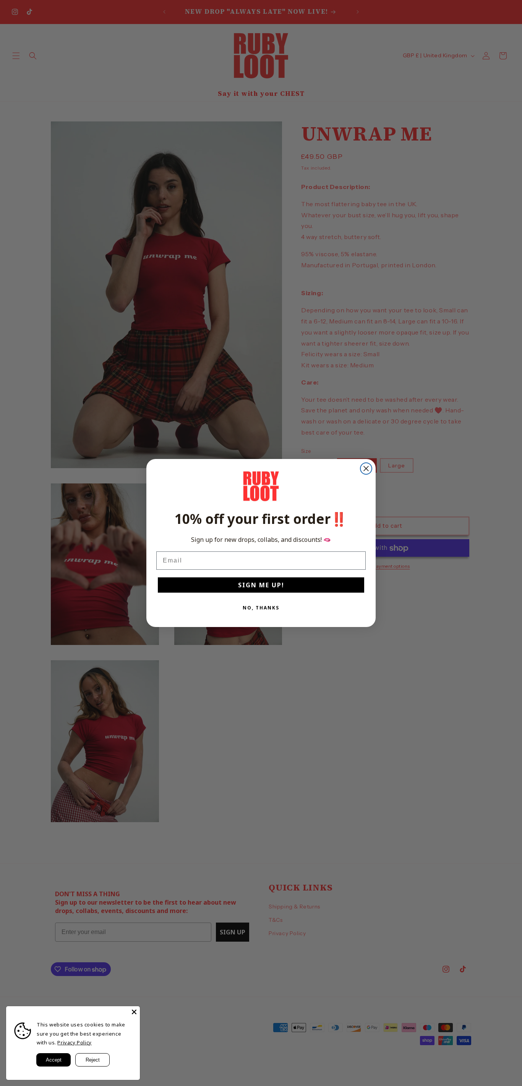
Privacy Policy (74, 1042)
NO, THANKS (261, 607)
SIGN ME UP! (261, 585)
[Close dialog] (366, 468)
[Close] (134, 1012)
